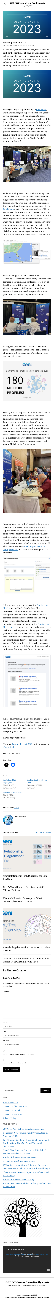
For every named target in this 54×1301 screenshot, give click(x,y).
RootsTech (41, 109)
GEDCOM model (12, 1110)
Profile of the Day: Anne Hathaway (19, 1157)
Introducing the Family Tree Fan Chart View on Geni (26, 949)
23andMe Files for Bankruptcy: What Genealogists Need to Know (22, 900)
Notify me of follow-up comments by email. (18, 1054)
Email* (5, 1031)
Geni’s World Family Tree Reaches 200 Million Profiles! (23, 888)
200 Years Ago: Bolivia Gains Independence (23, 1128)
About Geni (8, 747)
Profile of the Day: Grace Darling (18, 1179)
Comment (6, 991)
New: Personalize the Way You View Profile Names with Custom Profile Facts (26, 960)
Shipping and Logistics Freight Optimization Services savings (27, 1297)
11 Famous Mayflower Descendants (19, 1161)
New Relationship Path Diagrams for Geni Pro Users (25, 877)
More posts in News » (43, 832)
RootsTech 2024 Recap (12, 792)
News (16, 807)
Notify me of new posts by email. (15, 1063)
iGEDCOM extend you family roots (27, 3)
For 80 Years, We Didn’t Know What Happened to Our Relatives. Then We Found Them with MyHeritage (26, 1143)
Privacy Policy (9, 1118)
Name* (5, 1022)
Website (6, 1040)
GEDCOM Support (13, 1114)
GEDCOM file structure (15, 1106)
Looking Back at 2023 (22, 744)
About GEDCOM (10, 1102)
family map (8, 209)
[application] (27, 1259)
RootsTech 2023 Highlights (9, 781)
